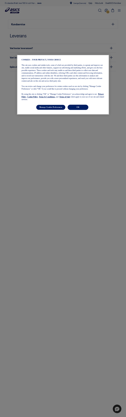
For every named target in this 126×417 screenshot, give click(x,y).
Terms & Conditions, (47, 97)
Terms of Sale (64, 97)
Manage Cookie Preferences (50, 107)
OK (78, 107)
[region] (63, 85)
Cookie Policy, (32, 97)
